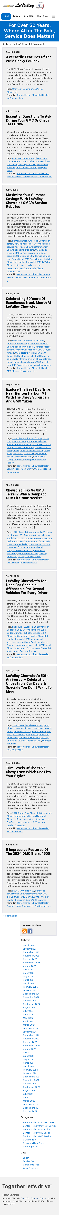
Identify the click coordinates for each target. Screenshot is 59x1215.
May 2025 (28, 977)
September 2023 (31, 1046)
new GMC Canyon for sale (19, 365)
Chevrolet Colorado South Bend (28, 341)
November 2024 (31, 997)
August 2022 (29, 1091)
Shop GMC (28, 16)
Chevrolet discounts (29, 738)
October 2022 (30, 1084)
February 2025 (30, 987)
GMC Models (13, 371)
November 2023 (31, 1039)
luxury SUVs (39, 457)
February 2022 (30, 1104)
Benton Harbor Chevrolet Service (33, 274)
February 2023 (30, 1070)
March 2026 (29, 945)
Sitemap (34, 1198)
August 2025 (29, 966)
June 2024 (28, 1015)
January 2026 (30, 949)
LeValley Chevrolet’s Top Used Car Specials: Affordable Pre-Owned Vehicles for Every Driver (27, 587)
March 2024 (29, 1025)
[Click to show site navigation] (54, 16)
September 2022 (31, 1087)
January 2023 (30, 1073)
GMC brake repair (21, 256)
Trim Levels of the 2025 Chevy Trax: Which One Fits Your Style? (28, 772)
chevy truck (41, 158)
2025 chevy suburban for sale (27, 439)
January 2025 (30, 990)
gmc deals (18, 454)
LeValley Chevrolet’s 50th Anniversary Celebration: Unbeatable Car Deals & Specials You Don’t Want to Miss (29, 683)
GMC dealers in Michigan (27, 353)
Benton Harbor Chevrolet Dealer (33, 95)
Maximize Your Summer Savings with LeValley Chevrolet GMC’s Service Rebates (26, 201)
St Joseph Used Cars (33, 1143)
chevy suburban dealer (31, 451)
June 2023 (28, 1056)
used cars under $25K (33, 645)
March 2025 (29, 983)
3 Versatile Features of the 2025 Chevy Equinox (28, 59)
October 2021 (30, 1111)
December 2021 (31, 1108)
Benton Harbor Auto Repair (25, 241)
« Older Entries (9, 916)
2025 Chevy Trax (20, 813)
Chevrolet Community (23, 89)
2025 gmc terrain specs (31, 538)
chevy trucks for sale (26, 350)
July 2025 (28, 970)
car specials (32, 735)
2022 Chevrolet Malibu (28, 630)
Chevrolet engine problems (20, 250)
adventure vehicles (36, 441)
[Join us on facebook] (30, 931)
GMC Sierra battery (34, 259)
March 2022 (29, 1101)
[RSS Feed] (24, 931)
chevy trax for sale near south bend (25, 547)
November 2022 (31, 1080)
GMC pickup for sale (24, 356)
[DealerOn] (10, 1195)
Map (17, 16)
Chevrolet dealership (17, 347)
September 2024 (31, 1004)
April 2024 (28, 1022)
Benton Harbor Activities (19, 445)
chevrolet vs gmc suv (39, 544)
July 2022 (28, 1094)
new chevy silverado (26, 168)
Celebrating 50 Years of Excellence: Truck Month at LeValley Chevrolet (28, 303)
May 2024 (28, 1018)
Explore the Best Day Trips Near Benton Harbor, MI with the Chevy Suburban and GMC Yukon (28, 395)
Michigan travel (14, 460)
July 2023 (28, 1053)
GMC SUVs (29, 454)
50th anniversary (22, 732)
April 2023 (28, 1063)
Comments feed (31, 1165)
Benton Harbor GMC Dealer (20, 177)
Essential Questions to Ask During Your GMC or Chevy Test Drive (28, 120)
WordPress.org (30, 1168)
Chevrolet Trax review (17, 819)
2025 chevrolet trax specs (25, 532)
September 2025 (31, 963)
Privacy (43, 1198)
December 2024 (31, 994)
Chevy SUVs (35, 819)
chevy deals (13, 451)
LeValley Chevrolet (27, 165)
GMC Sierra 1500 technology (34, 897)
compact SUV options (34, 822)
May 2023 (28, 1060)
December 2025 (31, 952)
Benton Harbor (39, 732)
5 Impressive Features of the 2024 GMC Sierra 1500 (28, 852)
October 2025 (30, 959)
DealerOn (25, 1198)
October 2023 (30, 1042)
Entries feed (29, 1161)
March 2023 (29, 1066)
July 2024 (28, 1011)
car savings (19, 735)
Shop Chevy (42, 16)
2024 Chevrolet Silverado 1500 (27, 725)
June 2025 (28, 973)
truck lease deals (42, 365)
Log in (26, 1158)
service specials (28, 268)
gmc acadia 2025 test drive (20, 161)
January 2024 (30, 1032)
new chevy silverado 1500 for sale (32, 362)
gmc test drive (42, 161)
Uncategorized (30, 1147)
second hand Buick (27, 642)
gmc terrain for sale (28, 554)
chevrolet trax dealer (17, 544)
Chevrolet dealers (39, 344)
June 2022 (28, 1098)
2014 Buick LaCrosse (22, 627)
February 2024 (30, 1028)
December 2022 (31, 1077)
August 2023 (29, 1049)
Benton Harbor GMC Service (21, 277)
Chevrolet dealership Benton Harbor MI (26, 816)
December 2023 (31, 1035)
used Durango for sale (25, 651)
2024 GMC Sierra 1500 (23, 891)
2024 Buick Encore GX (35, 633)
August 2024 (29, 1008)
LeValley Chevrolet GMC (29, 262)
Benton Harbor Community (20, 469)
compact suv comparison (19, 551)
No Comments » (15, 98)
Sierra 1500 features (36, 900)
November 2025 (31, 956)
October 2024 (30, 1001)
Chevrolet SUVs (43, 448)
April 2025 (28, 980)
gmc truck (12, 165)
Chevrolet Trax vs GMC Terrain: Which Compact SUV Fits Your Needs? (26, 494)
